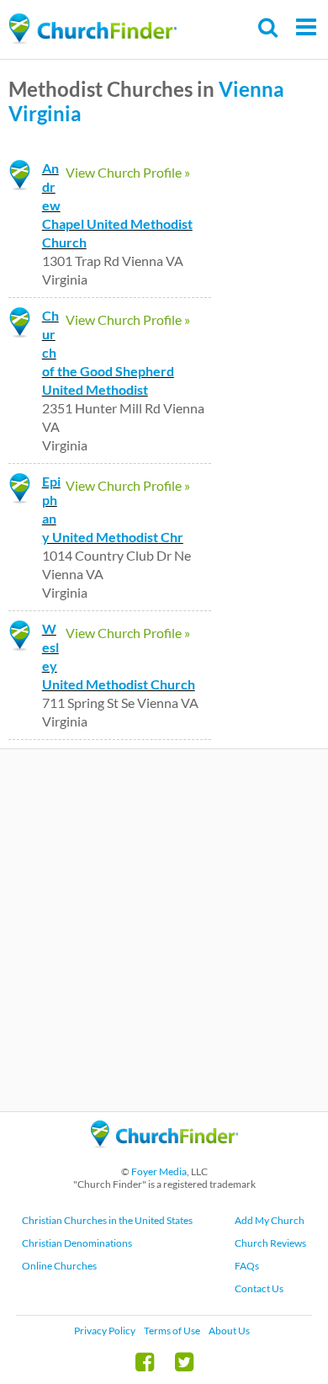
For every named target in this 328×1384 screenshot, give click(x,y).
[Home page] (92, 29)
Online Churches (59, 1265)
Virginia (45, 113)
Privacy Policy (104, 1330)
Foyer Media (159, 1171)
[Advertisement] (164, 930)
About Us (229, 1330)
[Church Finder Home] (164, 1155)
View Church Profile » (128, 172)
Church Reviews (270, 1243)
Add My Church (269, 1220)
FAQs (247, 1265)
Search (268, 27)
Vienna (251, 89)
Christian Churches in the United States (107, 1220)
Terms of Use (172, 1330)
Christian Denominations (77, 1243)
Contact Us (259, 1288)
